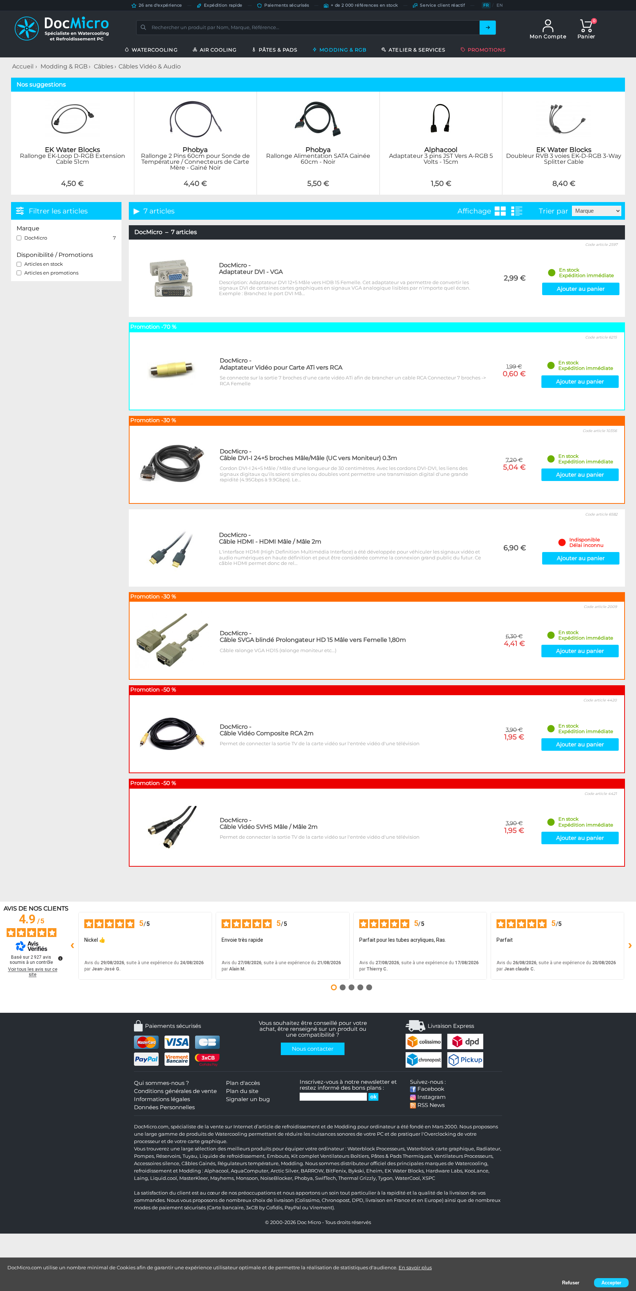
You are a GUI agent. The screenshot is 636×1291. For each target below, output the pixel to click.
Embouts (278, 1156)
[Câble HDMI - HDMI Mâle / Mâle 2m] (171, 547)
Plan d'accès (243, 1083)
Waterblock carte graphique (440, 1149)
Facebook (430, 1089)
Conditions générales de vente (175, 1091)
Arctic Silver (284, 1171)
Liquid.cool (163, 1178)
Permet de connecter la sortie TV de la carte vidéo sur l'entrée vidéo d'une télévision (320, 743)
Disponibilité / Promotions (55, 254)
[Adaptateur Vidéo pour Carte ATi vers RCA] (172, 370)
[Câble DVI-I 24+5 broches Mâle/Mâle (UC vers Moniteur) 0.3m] (172, 464)
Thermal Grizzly (357, 1178)
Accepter (611, 1282)
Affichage (474, 211)
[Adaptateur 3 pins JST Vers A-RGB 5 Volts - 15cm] (441, 191)
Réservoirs (168, 1156)
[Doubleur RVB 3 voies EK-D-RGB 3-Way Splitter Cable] (564, 191)
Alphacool (216, 1171)
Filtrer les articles (58, 211)
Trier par (553, 211)
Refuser (570, 1282)
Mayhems (222, 1178)
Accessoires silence (156, 1163)
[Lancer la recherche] (488, 28)
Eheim (374, 1171)
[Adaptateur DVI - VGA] (171, 277)
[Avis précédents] (72, 946)
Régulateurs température (248, 1163)
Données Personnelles (164, 1107)
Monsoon (247, 1178)
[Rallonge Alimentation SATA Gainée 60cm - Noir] (318, 191)
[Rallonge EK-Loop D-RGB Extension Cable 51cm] (72, 191)
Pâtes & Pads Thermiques (401, 1156)
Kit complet (305, 1156)
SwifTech (325, 1178)
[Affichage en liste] (516, 211)
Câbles (103, 66)
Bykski (356, 1171)
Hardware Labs (444, 1171)
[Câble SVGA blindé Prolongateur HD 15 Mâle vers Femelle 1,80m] (172, 640)
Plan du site (242, 1091)
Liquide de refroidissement (232, 1156)
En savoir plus (415, 1267)
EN (500, 5)
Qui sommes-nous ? (161, 1083)
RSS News (430, 1105)
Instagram (431, 1097)
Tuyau (190, 1156)
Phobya (303, 1178)
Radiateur (488, 1149)
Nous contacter (312, 1049)
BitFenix (336, 1171)
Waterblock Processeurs (375, 1149)
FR (486, 5)
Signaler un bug (248, 1099)
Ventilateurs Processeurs (463, 1156)
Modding (292, 1163)
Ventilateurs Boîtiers (344, 1156)
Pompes (144, 1156)
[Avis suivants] (630, 946)
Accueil (22, 66)
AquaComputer (249, 1171)
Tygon (385, 1178)
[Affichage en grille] (500, 211)
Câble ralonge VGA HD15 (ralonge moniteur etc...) (278, 650)
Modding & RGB (64, 66)
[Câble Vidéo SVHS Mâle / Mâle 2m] (172, 827)
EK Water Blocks (404, 1171)
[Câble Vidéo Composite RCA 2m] (172, 733)
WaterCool (407, 1178)
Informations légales (162, 1099)
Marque (28, 228)
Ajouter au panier (581, 289)
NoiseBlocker (276, 1178)
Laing (141, 1178)
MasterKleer (193, 1178)
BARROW (312, 1171)
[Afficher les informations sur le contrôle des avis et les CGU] (60, 958)
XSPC (428, 1178)
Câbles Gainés (198, 1163)
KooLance (476, 1171)
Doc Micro (309, 1222)
